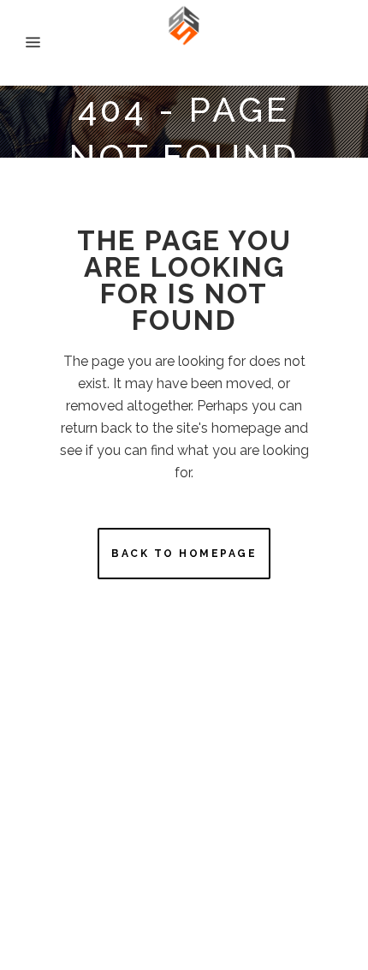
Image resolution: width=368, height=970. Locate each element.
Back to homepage (184, 554)
